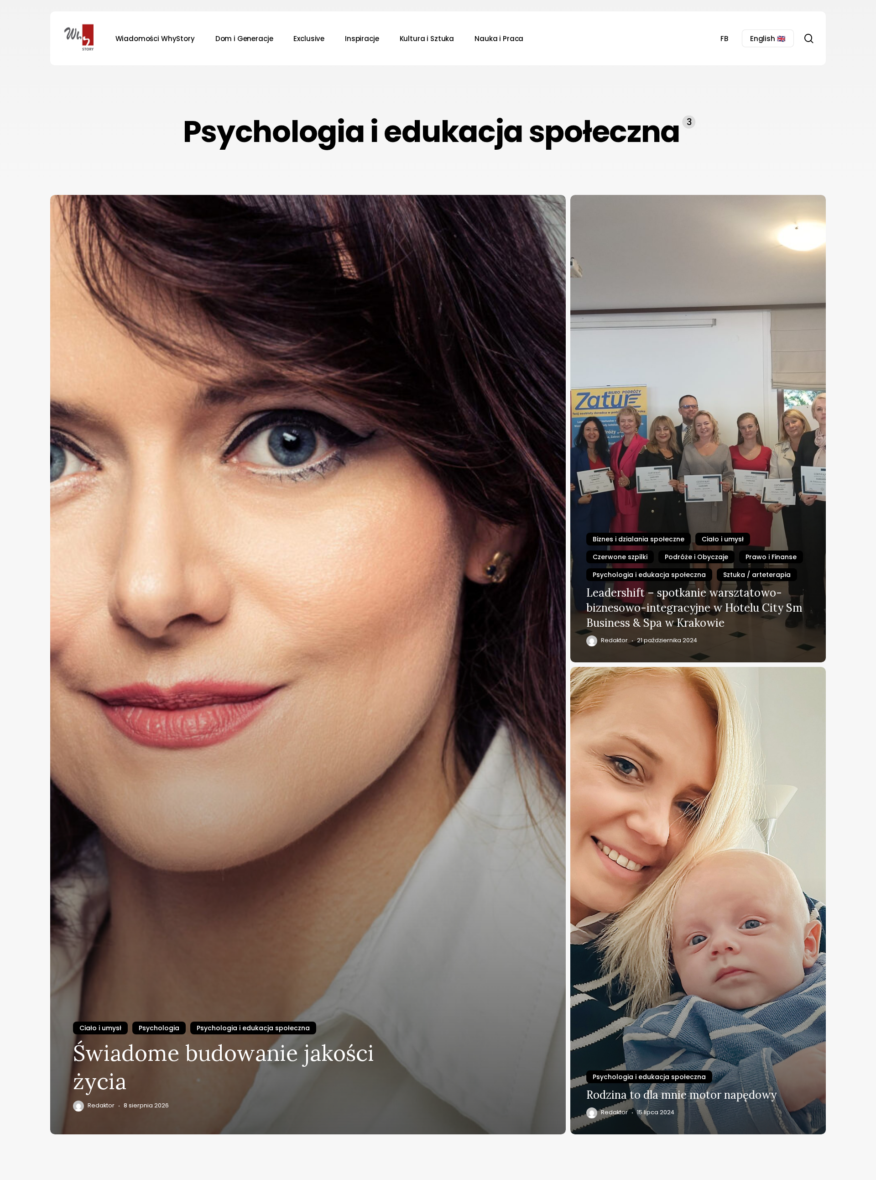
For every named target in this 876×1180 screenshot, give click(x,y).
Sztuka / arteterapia (757, 574)
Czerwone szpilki (620, 556)
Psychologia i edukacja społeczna (253, 1028)
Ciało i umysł (100, 1028)
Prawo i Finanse (771, 556)
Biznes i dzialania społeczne (638, 539)
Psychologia (159, 1028)
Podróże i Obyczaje (696, 556)
